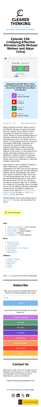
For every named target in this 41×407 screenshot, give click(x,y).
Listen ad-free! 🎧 (30, 402)
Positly (9, 265)
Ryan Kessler (12, 231)
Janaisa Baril (12, 235)
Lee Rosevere (12, 246)
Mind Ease (11, 263)
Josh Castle (11, 229)
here (9, 276)
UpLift (9, 267)
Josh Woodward (13, 244)
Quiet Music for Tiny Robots (17, 248)
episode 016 (7, 200)
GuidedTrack (12, 261)
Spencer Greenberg (14, 227)
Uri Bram (10, 233)
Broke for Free (13, 242)
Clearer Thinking (13, 259)
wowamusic (11, 250)
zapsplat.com (12, 252)
